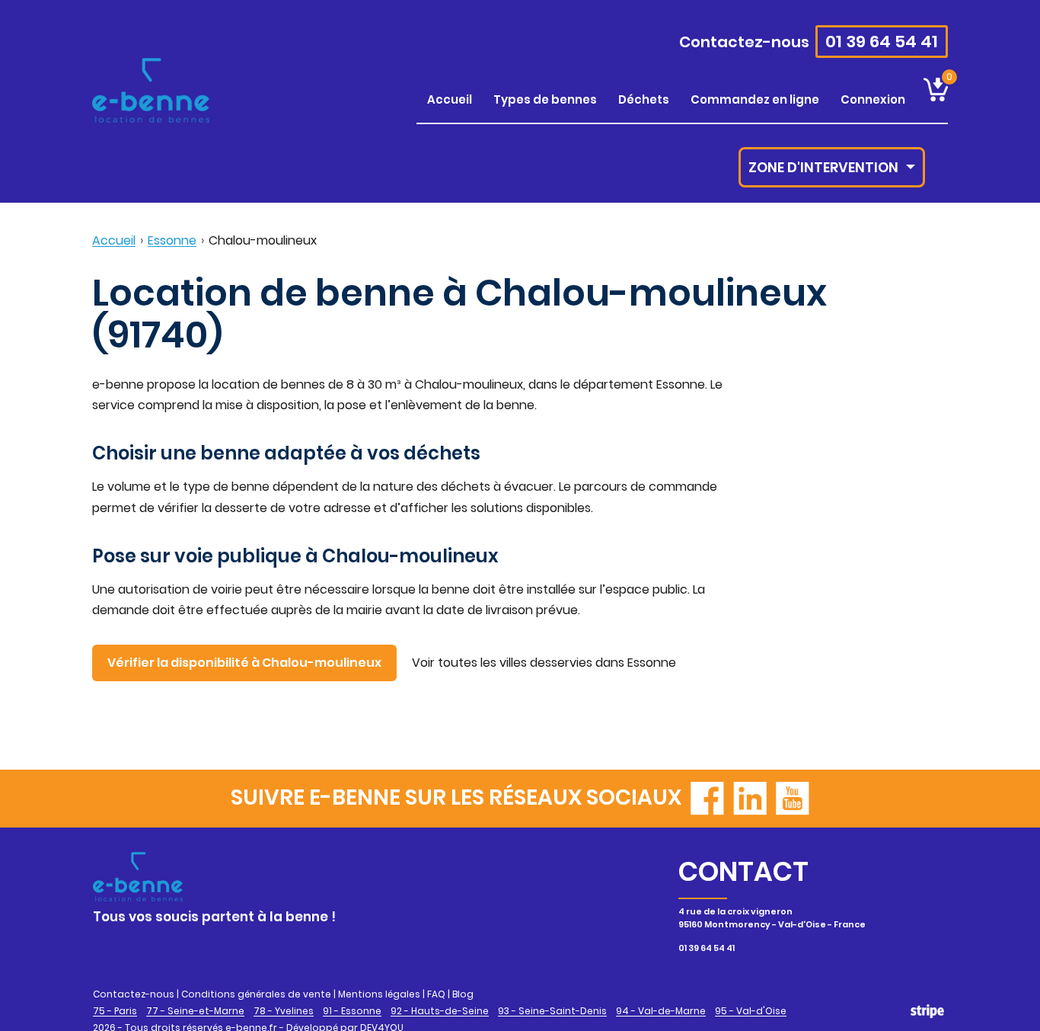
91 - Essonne (352, 1011)
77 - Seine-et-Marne (195, 1011)
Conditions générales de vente (256, 994)
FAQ (436, 994)
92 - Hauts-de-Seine (440, 1011)
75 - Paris (115, 1011)
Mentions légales (379, 994)
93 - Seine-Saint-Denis (552, 1011)
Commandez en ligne (755, 99)
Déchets (643, 99)
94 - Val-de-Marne (661, 1011)
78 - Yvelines (284, 1011)
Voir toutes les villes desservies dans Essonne (544, 662)
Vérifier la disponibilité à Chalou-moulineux (244, 662)
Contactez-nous (744, 42)
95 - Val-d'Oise (750, 1011)
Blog (463, 994)
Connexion (873, 99)
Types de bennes (545, 99)
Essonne (172, 240)
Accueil (449, 99)
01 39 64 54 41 (881, 41)
